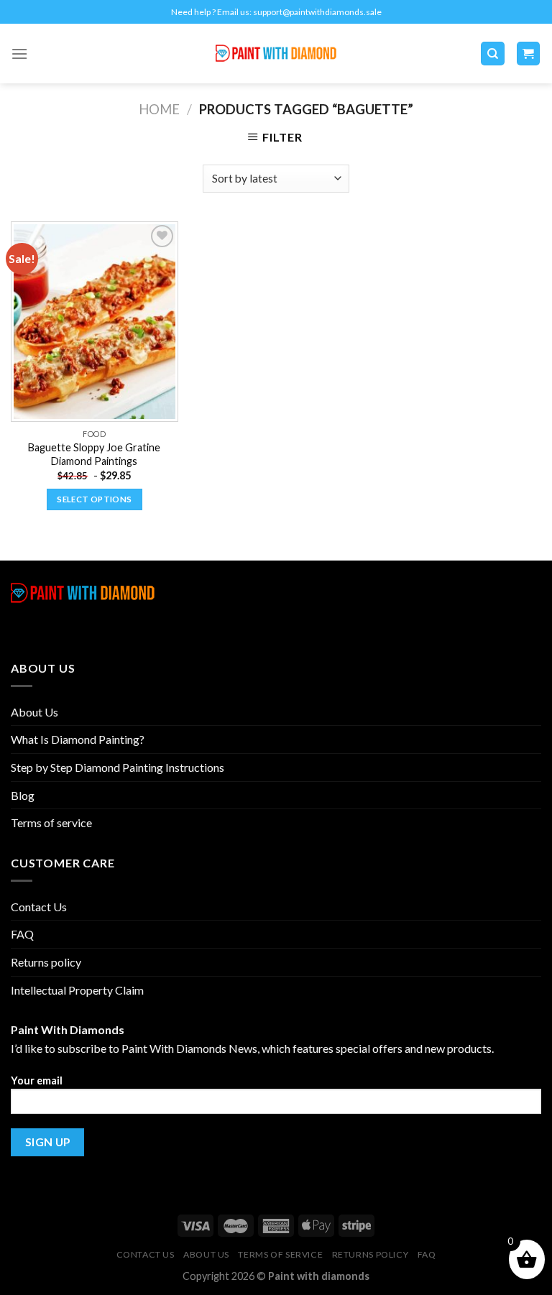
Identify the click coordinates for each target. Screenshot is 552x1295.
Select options (94, 499)
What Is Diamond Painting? (77, 739)
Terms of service (51, 822)
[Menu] (19, 53)
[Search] (493, 53)
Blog (22, 795)
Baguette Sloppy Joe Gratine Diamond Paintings (94, 454)
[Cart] (528, 53)
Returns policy (46, 962)
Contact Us (39, 906)
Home (159, 109)
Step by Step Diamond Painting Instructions (117, 767)
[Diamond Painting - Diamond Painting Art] (276, 54)
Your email (37, 1080)
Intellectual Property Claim (77, 990)
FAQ (22, 934)
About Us (34, 712)
